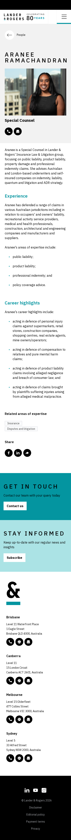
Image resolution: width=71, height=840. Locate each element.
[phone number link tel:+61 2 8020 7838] (9, 131)
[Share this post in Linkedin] (18, 453)
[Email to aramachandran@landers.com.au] (18, 131)
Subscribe (14, 558)
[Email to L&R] (28, 642)
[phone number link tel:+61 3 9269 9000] (10, 719)
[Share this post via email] (27, 453)
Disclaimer (35, 807)
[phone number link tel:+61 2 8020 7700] (10, 758)
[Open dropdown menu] (64, 16)
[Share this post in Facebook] (9, 453)
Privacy (35, 828)
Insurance (13, 423)
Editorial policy (35, 814)
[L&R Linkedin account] (27, 790)
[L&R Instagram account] (44, 790)
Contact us (15, 506)
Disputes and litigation (21, 429)
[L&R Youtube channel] (35, 790)
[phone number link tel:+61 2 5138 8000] (10, 681)
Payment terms (35, 821)
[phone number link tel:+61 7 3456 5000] (10, 642)
